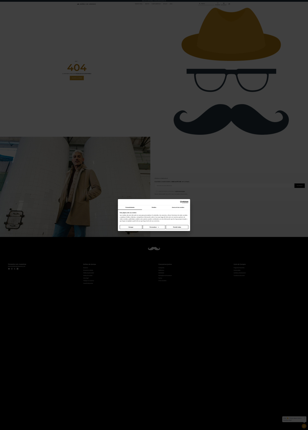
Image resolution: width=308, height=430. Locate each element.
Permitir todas (177, 227)
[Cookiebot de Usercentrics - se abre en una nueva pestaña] (181, 202)
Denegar (131, 227)
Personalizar (153, 227)
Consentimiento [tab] (129, 207)
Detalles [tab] (154, 207)
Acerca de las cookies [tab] (178, 207)
